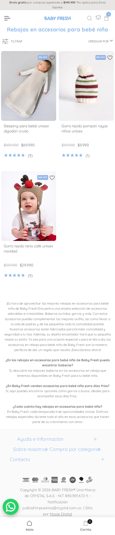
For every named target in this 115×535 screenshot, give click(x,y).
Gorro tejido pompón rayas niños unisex (85, 128)
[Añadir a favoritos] (52, 57)
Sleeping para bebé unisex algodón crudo (26, 128)
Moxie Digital (61, 514)
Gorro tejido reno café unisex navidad (28, 249)
